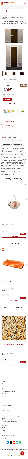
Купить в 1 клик (12, 103)
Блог (3, 398)
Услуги (3, 430)
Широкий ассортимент (17, 114)
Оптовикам (4, 393)
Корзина (3, 427)
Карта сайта (4, 438)
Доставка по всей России (13, 115)
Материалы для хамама (8, 129)
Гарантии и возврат (6, 389)
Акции (3, 386)
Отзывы (3, 384)
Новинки (3, 388)
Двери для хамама (7, 125)
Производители (5, 399)
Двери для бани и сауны (8, 121)
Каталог (3, 381)
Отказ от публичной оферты (7, 433)
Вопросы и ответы (5, 437)
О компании (4, 383)
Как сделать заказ (5, 432)
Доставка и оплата (5, 394)
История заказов (5, 428)
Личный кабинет (5, 425)
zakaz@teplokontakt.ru (6, 412)
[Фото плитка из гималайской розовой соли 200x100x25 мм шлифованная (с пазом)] (14, 264)
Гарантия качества (9, 114)
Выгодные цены (23, 114)
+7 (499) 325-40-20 (7, 10)
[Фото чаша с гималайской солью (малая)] (14, 200)
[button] (1, 202)
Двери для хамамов (7, 132)
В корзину (23, 233)
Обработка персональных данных (8, 391)
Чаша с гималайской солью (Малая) (10, 215)
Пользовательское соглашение (8, 435)
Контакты (4, 396)
